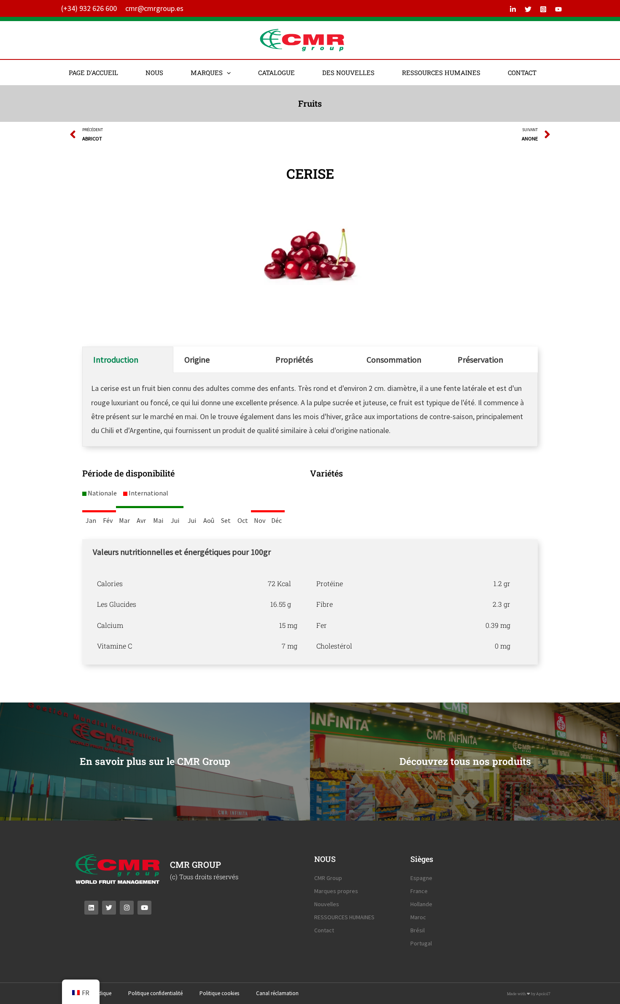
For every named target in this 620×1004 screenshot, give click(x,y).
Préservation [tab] (480, 359)
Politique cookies (219, 993)
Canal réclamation (277, 993)
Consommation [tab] (394, 359)
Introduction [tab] (115, 359)
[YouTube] (558, 9)
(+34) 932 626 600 (89, 8)
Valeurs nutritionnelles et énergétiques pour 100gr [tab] (182, 551)
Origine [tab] (197, 359)
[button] (227, 72)
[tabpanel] (310, 615)
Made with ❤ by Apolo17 (528, 993)
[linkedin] (512, 9)
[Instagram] (543, 9)
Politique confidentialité (155, 993)
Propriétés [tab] (294, 359)
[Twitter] (528, 9)
